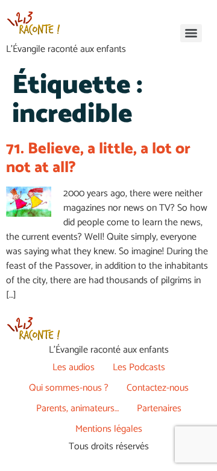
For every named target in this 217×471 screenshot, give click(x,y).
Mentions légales (108, 429)
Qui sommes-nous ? (68, 388)
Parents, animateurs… (77, 408)
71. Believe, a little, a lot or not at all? (98, 158)
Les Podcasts (139, 367)
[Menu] (191, 33)
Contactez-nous (158, 388)
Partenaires (159, 408)
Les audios (73, 367)
